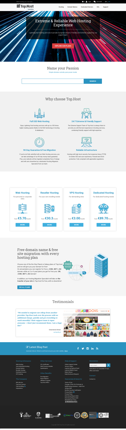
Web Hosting (19, 364)
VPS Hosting (19, 374)
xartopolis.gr (57, 332)
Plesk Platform (44, 378)
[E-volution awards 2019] (38, 415)
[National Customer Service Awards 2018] (25, 415)
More (66, 351)
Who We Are (19, 382)
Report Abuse (69, 372)
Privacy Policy (68, 394)
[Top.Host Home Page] (25, 7)
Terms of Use (68, 382)
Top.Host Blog (20, 386)
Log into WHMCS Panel (71, 370)
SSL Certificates (44, 364)
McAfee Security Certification (73, 390)
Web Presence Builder (46, 366)
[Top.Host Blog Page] (97, 348)
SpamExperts (44, 368)
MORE (22, 225)
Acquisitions (19, 388)
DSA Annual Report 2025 (71, 398)
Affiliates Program (45, 380)
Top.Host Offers (44, 382)
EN (109, 2)
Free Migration (44, 376)
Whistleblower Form (72, 401)
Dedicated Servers (21, 372)
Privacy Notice (69, 392)
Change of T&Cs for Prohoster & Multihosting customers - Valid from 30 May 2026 (74, 386)
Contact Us (92, 379)
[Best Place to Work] (53, 415)
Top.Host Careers (21, 384)
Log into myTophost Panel (72, 368)
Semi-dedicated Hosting (22, 366)
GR (106, 2)
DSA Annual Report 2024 (71, 396)
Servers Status (69, 366)
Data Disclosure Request (72, 374)
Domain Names (20, 368)
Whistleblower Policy (70, 400)
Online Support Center (71, 364)
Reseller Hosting (20, 370)
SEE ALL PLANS (24, 287)
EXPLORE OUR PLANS (63, 46)
